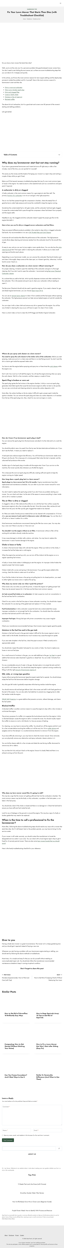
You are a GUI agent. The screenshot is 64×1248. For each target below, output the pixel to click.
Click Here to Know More (8, 1219)
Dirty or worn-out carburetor (13, 87)
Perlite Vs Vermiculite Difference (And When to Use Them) (47, 1077)
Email (36, 1130)
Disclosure (11, 1235)
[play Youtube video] (32, 333)
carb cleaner (54, 366)
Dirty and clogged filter (12, 92)
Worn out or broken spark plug (14, 90)
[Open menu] (60, 3)
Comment (6, 1107)
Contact (22, 1235)
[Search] (59, 1148)
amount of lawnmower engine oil (26, 670)
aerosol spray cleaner (18, 296)
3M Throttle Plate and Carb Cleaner (40, 232)
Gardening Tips (32, 9)
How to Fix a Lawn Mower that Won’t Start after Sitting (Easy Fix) (47, 1046)
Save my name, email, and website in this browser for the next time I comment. (27, 1135)
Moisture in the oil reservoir (13, 97)
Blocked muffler (10, 99)
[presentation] (16, 1002)
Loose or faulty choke (11, 95)
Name (5, 1130)
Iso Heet (52, 655)
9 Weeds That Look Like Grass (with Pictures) (32, 1184)
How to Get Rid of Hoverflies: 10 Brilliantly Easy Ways (16, 1014)
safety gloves (52, 728)
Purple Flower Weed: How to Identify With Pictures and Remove (32, 1210)
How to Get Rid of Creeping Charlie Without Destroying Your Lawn (48, 977)
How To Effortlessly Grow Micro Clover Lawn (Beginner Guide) (32, 1202)
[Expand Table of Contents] (59, 155)
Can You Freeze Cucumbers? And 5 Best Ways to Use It (16, 1076)
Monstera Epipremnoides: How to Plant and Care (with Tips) (15, 977)
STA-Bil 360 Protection (9, 699)
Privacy (17, 1235)
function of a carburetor (14, 195)
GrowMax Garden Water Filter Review (32, 1193)
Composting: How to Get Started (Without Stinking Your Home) (15, 1046)
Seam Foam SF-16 (37, 291)
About (6, 1235)
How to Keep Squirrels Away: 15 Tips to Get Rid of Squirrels (47, 1015)
